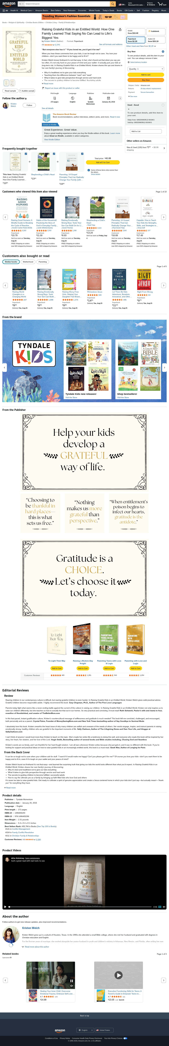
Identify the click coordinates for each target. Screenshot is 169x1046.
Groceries (82, 10)
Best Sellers (56, 10)
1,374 (75, 300)
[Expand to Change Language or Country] (92, 1030)
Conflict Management (21, 829)
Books (119, 10)
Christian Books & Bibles (35, 22)
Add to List (136, 131)
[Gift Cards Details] (134, 10)
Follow (29, 105)
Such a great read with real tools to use (28, 861)
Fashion (145, 10)
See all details (47, 108)
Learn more (115, 133)
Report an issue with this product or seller (62, 88)
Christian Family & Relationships (25, 836)
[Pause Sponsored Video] (71, 981)
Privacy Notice (65, 1038)
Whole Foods (94, 10)
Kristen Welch (50, 41)
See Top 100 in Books (46, 826)
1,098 (50, 300)
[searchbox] (67, 3)
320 (100, 295)
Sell (138, 10)
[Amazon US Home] (60, 1031)
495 (124, 300)
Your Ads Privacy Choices (113, 1038)
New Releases (69, 10)
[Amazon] (9, 4)
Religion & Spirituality (16, 22)
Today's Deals (108, 10)
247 (25, 300)
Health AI (14, 10)
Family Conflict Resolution (23, 832)
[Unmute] (164, 906)
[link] (44, 162)
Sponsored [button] (6, 957)
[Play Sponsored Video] (118, 975)
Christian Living (51, 22)
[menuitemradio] (159, 907)
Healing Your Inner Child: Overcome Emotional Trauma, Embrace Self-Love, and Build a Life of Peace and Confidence (56, 992)
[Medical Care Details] (32, 10)
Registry (155, 10)
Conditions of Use (51, 1038)
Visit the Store (71, 397)
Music (163, 10)
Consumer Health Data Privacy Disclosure (87, 1038)
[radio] (135, 32)
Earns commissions (32, 858)
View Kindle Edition (52, 139)
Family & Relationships (67, 22)
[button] (5, 10)
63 (149, 295)
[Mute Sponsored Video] (71, 986)
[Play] (5, 907)
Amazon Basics (41, 10)
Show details (95, 174)
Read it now (115, 117)
